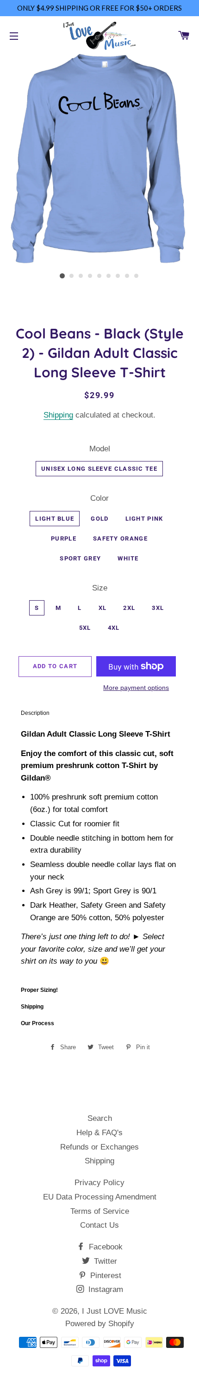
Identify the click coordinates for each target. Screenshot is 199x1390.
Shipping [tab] (32, 1006)
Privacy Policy (99, 1182)
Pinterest (104, 1275)
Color (99, 498)
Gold (99, 518)
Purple (63, 538)
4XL (114, 627)
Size (99, 588)
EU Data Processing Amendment (99, 1197)
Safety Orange (120, 538)
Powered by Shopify (99, 1323)
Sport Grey (80, 558)
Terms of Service (99, 1211)
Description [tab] (35, 713)
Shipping (58, 415)
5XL (85, 627)
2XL (129, 607)
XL (103, 607)
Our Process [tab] (37, 1023)
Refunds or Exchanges (99, 1147)
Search (99, 1118)
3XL (158, 607)
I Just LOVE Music (114, 1311)
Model (99, 448)
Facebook (105, 1246)
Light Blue (54, 518)
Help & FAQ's (99, 1132)
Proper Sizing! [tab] (39, 990)
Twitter (104, 1261)
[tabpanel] (99, 851)
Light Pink (144, 518)
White (128, 558)
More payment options (136, 687)
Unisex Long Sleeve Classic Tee (99, 468)
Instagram (104, 1289)
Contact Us (99, 1225)
